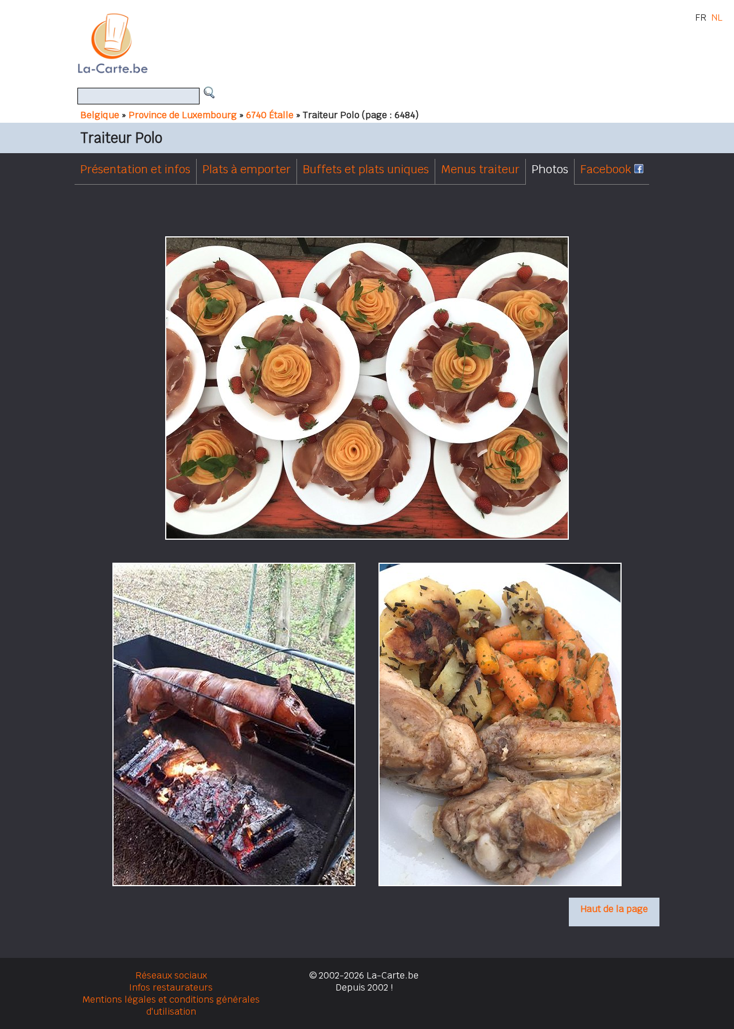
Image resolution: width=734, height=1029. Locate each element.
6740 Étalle (270, 115)
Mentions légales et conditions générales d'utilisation (171, 1005)
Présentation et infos (135, 169)
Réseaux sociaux (171, 975)
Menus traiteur (480, 169)
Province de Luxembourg (182, 115)
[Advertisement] (380, 43)
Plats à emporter (246, 169)
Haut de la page (614, 909)
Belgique (99, 115)
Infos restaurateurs (171, 987)
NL (717, 17)
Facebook (607, 169)
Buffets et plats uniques (366, 169)
